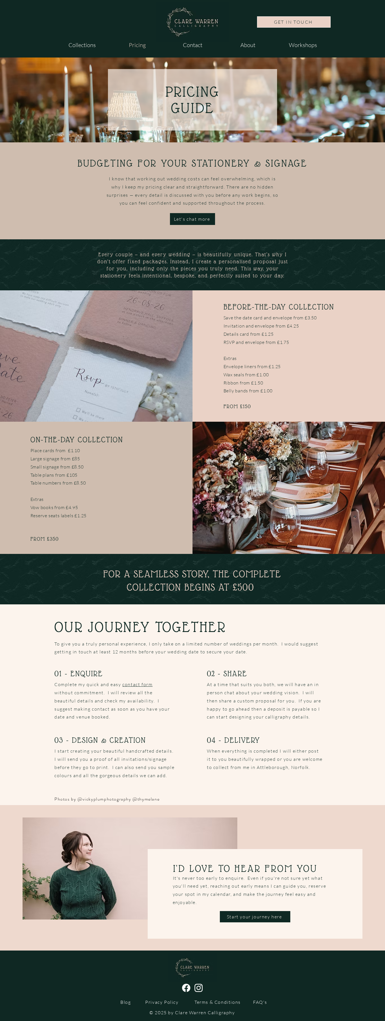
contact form (137, 684)
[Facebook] (186, 987)
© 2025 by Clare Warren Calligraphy (192, 1012)
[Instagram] (198, 987)
